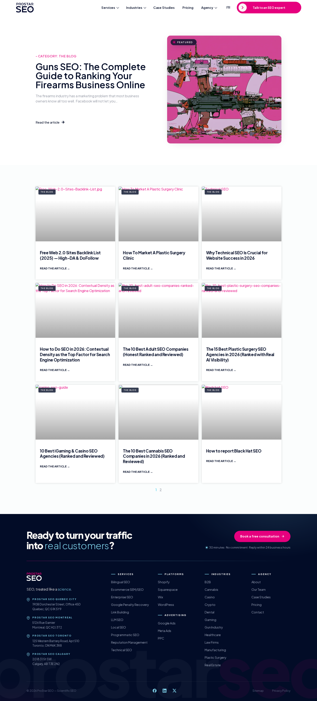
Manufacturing (215, 650)
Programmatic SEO (125, 635)
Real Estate (213, 665)
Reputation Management (129, 642)
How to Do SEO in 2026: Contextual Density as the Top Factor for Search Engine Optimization (75, 354)
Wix (160, 597)
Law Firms (212, 642)
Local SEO (118, 627)
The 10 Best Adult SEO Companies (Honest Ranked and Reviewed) (155, 351)
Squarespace (168, 589)
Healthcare (213, 635)
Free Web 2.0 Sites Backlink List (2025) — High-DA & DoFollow (70, 255)
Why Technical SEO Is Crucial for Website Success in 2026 (237, 255)
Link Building (120, 612)
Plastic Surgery (215, 657)
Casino (210, 597)
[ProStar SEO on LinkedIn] (164, 691)
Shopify (164, 582)
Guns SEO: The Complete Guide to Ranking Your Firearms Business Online (91, 75)
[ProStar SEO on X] (174, 691)
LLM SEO (117, 620)
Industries (134, 7)
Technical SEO (121, 650)
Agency (207, 7)
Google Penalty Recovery (130, 605)
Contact (257, 612)
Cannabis (211, 589)
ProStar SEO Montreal (52, 617)
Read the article (53, 268)
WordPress (166, 605)
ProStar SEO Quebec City (54, 599)
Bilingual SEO (120, 582)
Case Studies (164, 7)
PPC (161, 638)
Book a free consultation (259, 536)
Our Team (258, 589)
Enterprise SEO (122, 597)
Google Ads (167, 623)
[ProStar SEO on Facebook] (154, 691)
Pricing (187, 7)
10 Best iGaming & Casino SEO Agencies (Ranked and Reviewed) (72, 453)
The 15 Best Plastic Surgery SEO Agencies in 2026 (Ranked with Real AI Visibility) (240, 354)
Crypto (210, 605)
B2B (208, 582)
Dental (209, 612)
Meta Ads (164, 631)
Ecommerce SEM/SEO (127, 589)
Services (108, 7)
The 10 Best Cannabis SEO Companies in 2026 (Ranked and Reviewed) (154, 456)
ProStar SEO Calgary (51, 653)
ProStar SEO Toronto (51, 635)
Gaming (210, 620)
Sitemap (258, 690)
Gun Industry (214, 627)
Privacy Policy (281, 690)
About (256, 582)
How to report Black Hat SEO (234, 450)
